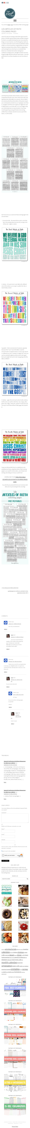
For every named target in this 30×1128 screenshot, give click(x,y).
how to (14, 962)
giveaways (4, 962)
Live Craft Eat (10, 13)
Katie (12, 637)
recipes (25, 972)
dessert (11, 958)
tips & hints (23, 974)
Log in (20, 1126)
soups (12, 974)
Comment (4, 815)
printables (15, 972)
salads (4, 974)
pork (23, 968)
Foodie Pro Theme (17, 1124)
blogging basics (20, 952)
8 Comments (15, 36)
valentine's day (4, 976)
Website (3, 842)
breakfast (25, 952)
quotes (21, 972)
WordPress (16, 1126)
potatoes (26, 969)
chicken (15, 955)
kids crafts (18, 962)
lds (22, 962)
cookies (25, 955)
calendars (6, 955)
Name (3, 831)
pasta (21, 969)
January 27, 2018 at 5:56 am (15, 626)
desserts (15, 958)
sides (7, 974)
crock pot (7, 958)
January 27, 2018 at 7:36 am (17, 639)
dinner (19, 958)
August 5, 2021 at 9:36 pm (16, 719)
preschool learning (6, 972)
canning (11, 955)
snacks (9, 974)
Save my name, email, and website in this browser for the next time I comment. (14, 850)
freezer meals (11, 960)
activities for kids (10, 952)
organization (7, 968)
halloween (9, 962)
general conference (19, 960)
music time (20, 965)
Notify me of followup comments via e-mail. (11, 829)
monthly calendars (9, 965)
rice (2, 974)
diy (24, 958)
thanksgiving (17, 974)
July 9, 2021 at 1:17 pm (18, 697)
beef (17, 952)
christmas (20, 955)
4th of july (3, 952)
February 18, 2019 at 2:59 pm (15, 664)
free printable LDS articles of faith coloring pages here (15, 482)
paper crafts (15, 969)
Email (3, 837)
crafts (3, 958)
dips (22, 958)
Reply (5, 632)
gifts (26, 960)
